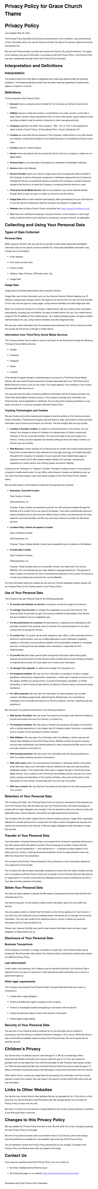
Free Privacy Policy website (74, 475)
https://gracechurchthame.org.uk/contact (61, 1173)
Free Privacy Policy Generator (52, 58)
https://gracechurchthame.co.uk (75, 208)
